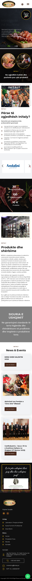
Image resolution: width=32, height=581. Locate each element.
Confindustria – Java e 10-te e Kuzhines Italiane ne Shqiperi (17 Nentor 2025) (16, 448)
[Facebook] (3, 513)
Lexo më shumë (10, 364)
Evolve (30, 578)
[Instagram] (7, 513)
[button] (28, 4)
